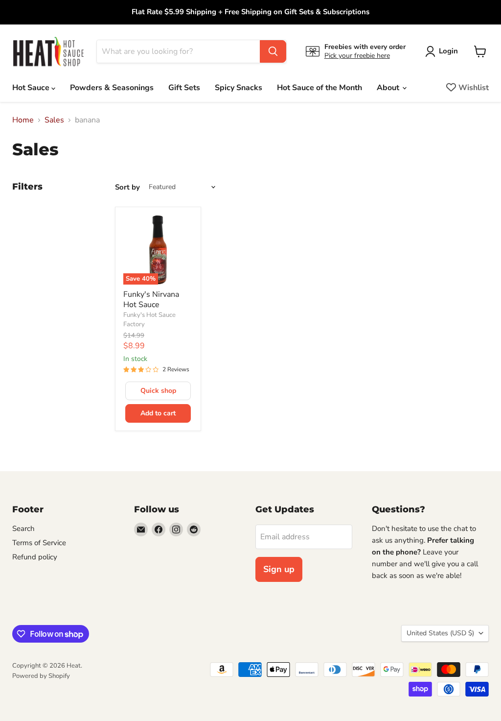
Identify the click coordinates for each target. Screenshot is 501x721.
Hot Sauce (31, 87)
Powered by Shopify (41, 676)
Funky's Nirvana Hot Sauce (151, 299)
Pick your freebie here (357, 55)
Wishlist (473, 87)
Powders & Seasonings (112, 87)
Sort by (127, 187)
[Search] (273, 51)
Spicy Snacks (238, 87)
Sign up (279, 569)
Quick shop (158, 390)
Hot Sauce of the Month (319, 87)
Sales (54, 120)
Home (23, 120)
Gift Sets (184, 87)
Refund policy (34, 557)
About (389, 87)
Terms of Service (39, 543)
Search (23, 528)
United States (440, 633)
